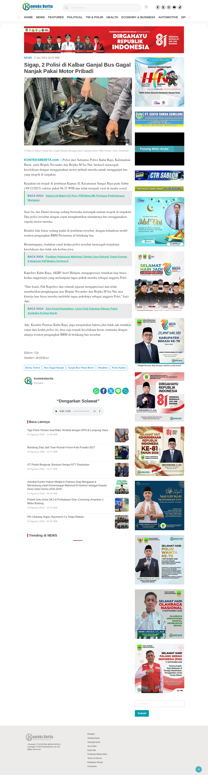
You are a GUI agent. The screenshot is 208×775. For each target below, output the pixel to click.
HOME (28, 17)
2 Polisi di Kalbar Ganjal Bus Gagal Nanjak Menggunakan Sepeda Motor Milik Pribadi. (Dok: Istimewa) (76, 150)
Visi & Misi (92, 746)
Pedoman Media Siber (97, 754)
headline (103, 367)
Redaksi (91, 734)
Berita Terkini (33, 367)
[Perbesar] (78, 145)
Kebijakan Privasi (95, 762)
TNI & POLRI (94, 17)
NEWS (40, 17)
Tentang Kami (93, 738)
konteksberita (43, 378)
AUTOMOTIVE (168, 17)
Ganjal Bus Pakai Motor (81, 367)
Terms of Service (94, 758)
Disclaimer (92, 766)
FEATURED (56, 17)
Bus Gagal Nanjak (54, 367)
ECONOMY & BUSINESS (138, 17)
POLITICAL (75, 17)
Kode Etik (91, 750)
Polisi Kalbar (119, 367)
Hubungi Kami (93, 742)
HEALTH (112, 17)
